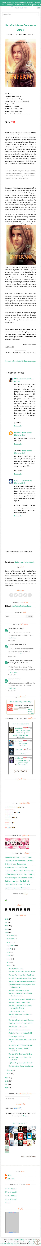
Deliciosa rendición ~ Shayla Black (17, 881)
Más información (21, 9)
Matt (16, 379)
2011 (6, 1084)
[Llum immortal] (7, 1145)
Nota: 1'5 (14, 1188)
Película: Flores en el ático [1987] (20, 1033)
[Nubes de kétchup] (25, 1146)
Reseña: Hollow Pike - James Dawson (22, 972)
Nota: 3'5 (14, 1196)
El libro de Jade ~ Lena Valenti (15, 864)
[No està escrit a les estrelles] (29, 1138)
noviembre (10, 939)
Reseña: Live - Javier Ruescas (19, 990)
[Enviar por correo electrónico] (6, 347)
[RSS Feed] (25, 595)
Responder (18, 426)
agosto (9, 949)
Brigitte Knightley (21, 764)
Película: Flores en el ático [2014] (20, 1023)
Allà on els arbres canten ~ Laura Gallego (19, 874)
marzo (9, 965)
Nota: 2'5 (14, 1192)
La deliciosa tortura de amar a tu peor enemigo (22, 760)
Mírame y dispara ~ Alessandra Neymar (19, 877)
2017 (6, 922)
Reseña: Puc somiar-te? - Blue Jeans (21, 975)
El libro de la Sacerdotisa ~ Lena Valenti (19, 871)
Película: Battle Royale (17, 1011)
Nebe (16, 34)
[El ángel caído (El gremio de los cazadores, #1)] (7, 1139)
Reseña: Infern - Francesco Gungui (21, 1066)
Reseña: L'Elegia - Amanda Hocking (21, 1020)
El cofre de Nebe (19, 1240)
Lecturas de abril (14, 679)
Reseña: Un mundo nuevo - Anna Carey (22, 978)
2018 (6, 919)
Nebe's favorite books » (28, 1157)
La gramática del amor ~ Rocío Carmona (19, 860)
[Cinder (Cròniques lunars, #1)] (25, 1139)
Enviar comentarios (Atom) (24, 562)
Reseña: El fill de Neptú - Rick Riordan (22, 981)
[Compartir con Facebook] (12, 347)
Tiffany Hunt (21, 737)
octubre (9, 942)
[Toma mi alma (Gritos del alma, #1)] (25, 1132)
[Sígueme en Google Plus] (20, 595)
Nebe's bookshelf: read (20, 724)
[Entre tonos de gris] (16, 1132)
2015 (6, 929)
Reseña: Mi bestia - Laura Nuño (20, 1030)
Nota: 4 (8, 1199)
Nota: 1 (8, 1188)
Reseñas (32, 353)
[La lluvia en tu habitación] (11, 1146)
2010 (6, 1088)
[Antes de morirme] (34, 1146)
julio (8, 952)
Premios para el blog (16, 1036)
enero (9, 1073)
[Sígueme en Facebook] (11, 595)
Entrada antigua (30, 361)
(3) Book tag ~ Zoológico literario (21, 1063)
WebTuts (14, 1242)
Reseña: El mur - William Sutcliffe (21, 1045)
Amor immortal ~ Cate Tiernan (16, 867)
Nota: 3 (8, 1196)
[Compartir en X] (10, 347)
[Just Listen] (29, 1146)
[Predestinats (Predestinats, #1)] (11, 1132)
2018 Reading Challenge (20, 701)
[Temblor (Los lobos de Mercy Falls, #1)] (34, 1132)
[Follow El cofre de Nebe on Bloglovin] (13, 1109)
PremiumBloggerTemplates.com (9, 1244)
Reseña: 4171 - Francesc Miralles (20, 1054)
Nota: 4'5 (14, 1199)
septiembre (11, 945)
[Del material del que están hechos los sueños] (20, 1139)
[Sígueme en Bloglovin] (30, 595)
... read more (20, 654)
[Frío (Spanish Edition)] (16, 1146)
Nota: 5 (8, 1203)
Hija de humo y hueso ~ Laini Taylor (17, 888)
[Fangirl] (7, 1152)
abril (8, 962)
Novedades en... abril (16, 968)
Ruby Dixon (23, 745)
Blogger (25, 1116)
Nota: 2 (8, 1192)
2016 (6, 926)
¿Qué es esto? (12, 1232)
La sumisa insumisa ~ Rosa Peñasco (17, 884)
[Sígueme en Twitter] (16, 595)
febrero (9, 1070)
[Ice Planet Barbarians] (11, 746)
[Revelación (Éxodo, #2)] (16, 1139)
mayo (9, 959)
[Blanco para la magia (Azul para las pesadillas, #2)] (29, 1132)
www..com (12, 1212)
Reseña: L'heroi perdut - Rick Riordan (22, 999)
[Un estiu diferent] (11, 1138)
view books (31, 713)
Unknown (11, 1178)
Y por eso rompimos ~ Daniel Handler (18, 857)
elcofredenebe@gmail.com (21, 606)
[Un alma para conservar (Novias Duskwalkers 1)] (11, 754)
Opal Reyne (23, 754)
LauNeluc (17, 432)
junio (8, 955)
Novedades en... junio (16, 628)
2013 (6, 1078)
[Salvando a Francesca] (20, 1146)
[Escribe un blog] (8, 347)
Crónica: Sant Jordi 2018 (17, 644)
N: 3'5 (27, 353)
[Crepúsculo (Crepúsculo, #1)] (20, 1132)
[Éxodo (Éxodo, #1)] (7, 1132)
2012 (6, 1081)
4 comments (30, 34)
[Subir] (37, 1242)
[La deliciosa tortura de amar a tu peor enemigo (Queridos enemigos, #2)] (11, 763)
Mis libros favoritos (20, 1123)
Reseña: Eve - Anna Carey (18, 1026)
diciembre (10, 935)
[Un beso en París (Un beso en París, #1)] (34, 1139)
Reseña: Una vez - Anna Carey (19, 1002)
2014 (6, 932)
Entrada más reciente (13, 361)
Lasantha (32, 1242)
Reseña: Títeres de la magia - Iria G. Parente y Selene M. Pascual (21, 662)
